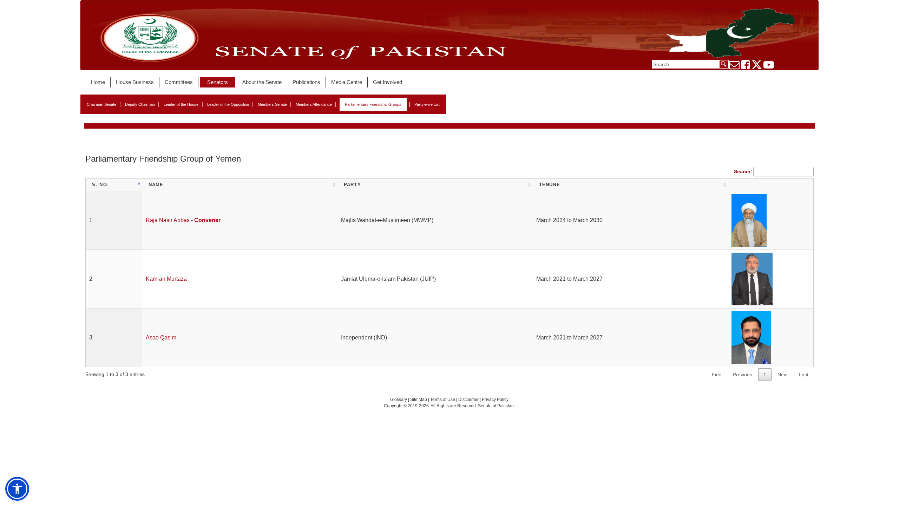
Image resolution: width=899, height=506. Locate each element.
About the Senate (262, 82)
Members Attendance (314, 104)
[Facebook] (745, 67)
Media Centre (346, 82)
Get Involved (387, 82)
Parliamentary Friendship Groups (373, 104)
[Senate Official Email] (734, 67)
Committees (179, 82)
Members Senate (272, 104)
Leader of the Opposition (228, 104)
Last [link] (803, 374)
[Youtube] (768, 67)
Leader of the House (181, 104)
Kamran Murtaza (166, 279)
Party (352, 184)
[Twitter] (757, 67)
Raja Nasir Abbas (183, 220)
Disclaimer (469, 399)
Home (98, 82)
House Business (135, 82)
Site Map (418, 399)
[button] (17, 489)
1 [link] (764, 374)
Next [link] (782, 374)
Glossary (398, 399)
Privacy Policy (495, 399)
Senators (217, 82)
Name (156, 184)
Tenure (549, 184)
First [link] (717, 374)
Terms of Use (443, 399)
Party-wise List (427, 104)
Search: (743, 171)
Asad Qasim (161, 337)
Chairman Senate (101, 104)
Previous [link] (742, 374)
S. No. (100, 184)
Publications (306, 82)
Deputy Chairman (140, 104)
